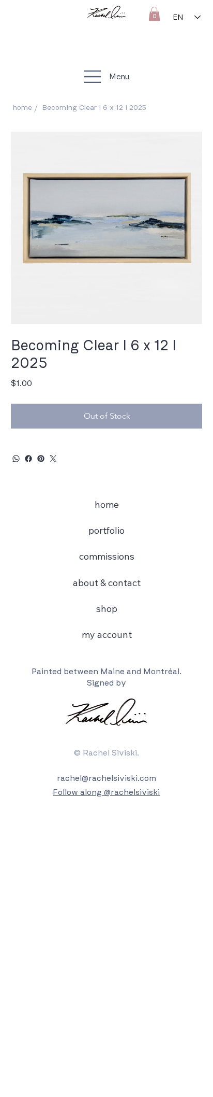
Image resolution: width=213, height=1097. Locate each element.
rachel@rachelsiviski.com (106, 778)
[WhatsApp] (16, 458)
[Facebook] (28, 458)
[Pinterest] (41, 458)
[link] (154, 14)
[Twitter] (53, 458)
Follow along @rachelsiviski (106, 792)
